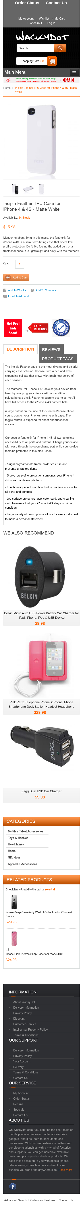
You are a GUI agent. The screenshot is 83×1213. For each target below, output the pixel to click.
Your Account (21, 1061)
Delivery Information (26, 1007)
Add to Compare (46, 290)
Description (20, 349)
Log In (51, 23)
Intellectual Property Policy (30, 1029)
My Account (26, 18)
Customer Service (24, 1024)
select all (50, 889)
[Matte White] (28, 189)
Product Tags (57, 358)
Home (7, 87)
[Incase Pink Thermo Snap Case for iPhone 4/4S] (14, 938)
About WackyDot (24, 1002)
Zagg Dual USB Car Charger (41, 791)
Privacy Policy (22, 1013)
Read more (65, 1169)
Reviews (51, 349)
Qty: (6, 263)
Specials (18, 1109)
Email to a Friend (18, 296)
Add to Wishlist (17, 290)
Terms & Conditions (26, 1035)
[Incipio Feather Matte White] (15, 189)
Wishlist (44, 18)
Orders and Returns (42, 1200)
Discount (19, 1018)
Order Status (21, 1098)
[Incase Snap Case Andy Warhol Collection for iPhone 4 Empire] (14, 902)
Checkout (36, 23)
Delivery (18, 1067)
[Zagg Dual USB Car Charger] (41, 754)
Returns (18, 1104)
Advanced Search (15, 1200)
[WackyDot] (41, 33)
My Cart (59, 18)
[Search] (60, 48)
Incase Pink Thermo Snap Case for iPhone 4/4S (34, 954)
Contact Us (20, 1078)
